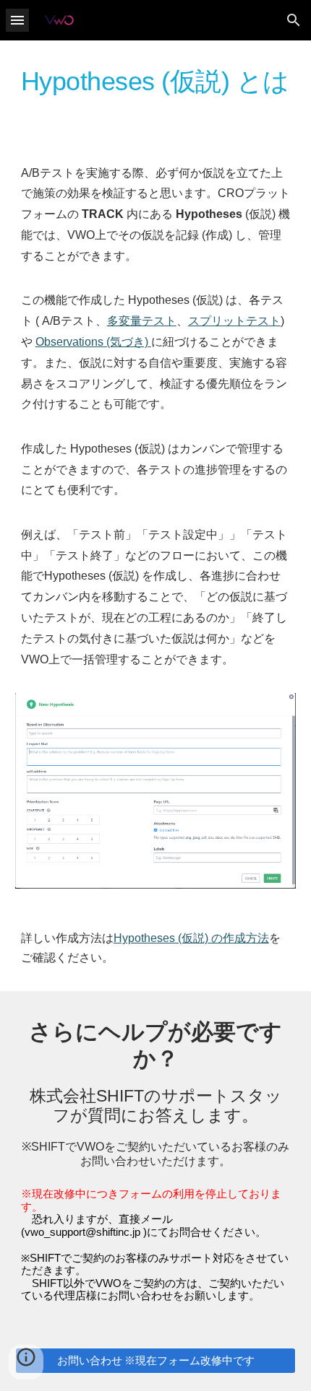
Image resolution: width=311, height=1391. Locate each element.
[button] (17, 20)
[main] (156, 88)
